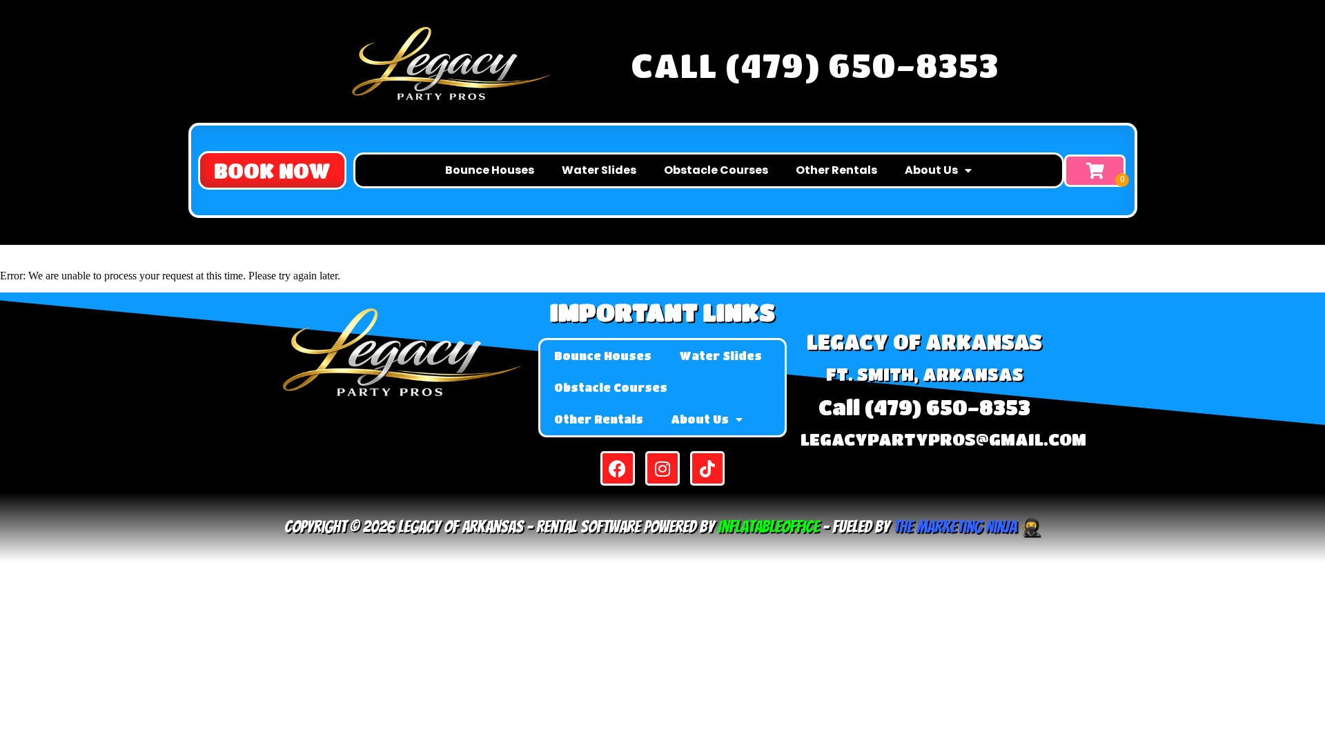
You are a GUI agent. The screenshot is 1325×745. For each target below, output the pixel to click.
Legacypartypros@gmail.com (943, 439)
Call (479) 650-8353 (815, 65)
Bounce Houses (489, 170)
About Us (931, 170)
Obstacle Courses (716, 170)
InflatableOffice (768, 526)
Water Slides (599, 170)
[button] (272, 170)
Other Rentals (836, 170)
